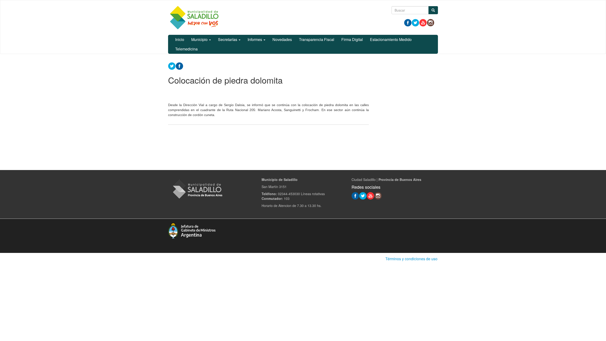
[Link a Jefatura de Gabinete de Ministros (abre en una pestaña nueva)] (191, 230)
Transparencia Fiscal (316, 39)
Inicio (179, 39)
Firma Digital (352, 39)
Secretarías (228, 39)
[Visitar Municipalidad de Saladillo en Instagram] (430, 22)
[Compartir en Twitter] (172, 65)
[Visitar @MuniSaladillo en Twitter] (415, 22)
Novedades (282, 39)
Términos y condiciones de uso (411, 258)
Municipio (200, 39)
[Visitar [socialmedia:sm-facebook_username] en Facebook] (179, 65)
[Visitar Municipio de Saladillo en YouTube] (423, 22)
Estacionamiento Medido (391, 39)
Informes (255, 39)
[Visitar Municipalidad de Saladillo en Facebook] (408, 22)
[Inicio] (194, 17)
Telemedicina (186, 49)
